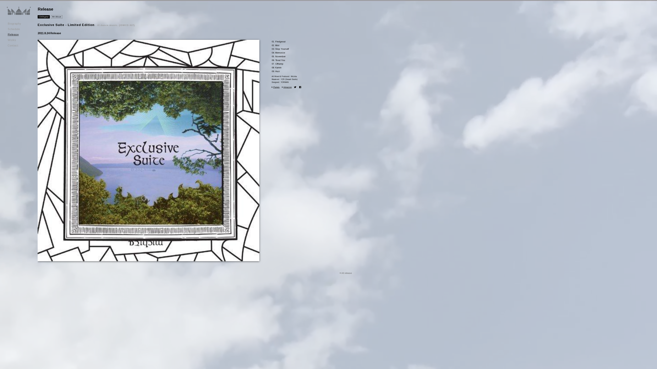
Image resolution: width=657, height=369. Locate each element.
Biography (14, 23)
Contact (13, 45)
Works (12, 40)
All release (346, 273)
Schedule (14, 29)
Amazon (287, 87)
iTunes (276, 87)
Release (13, 34)
